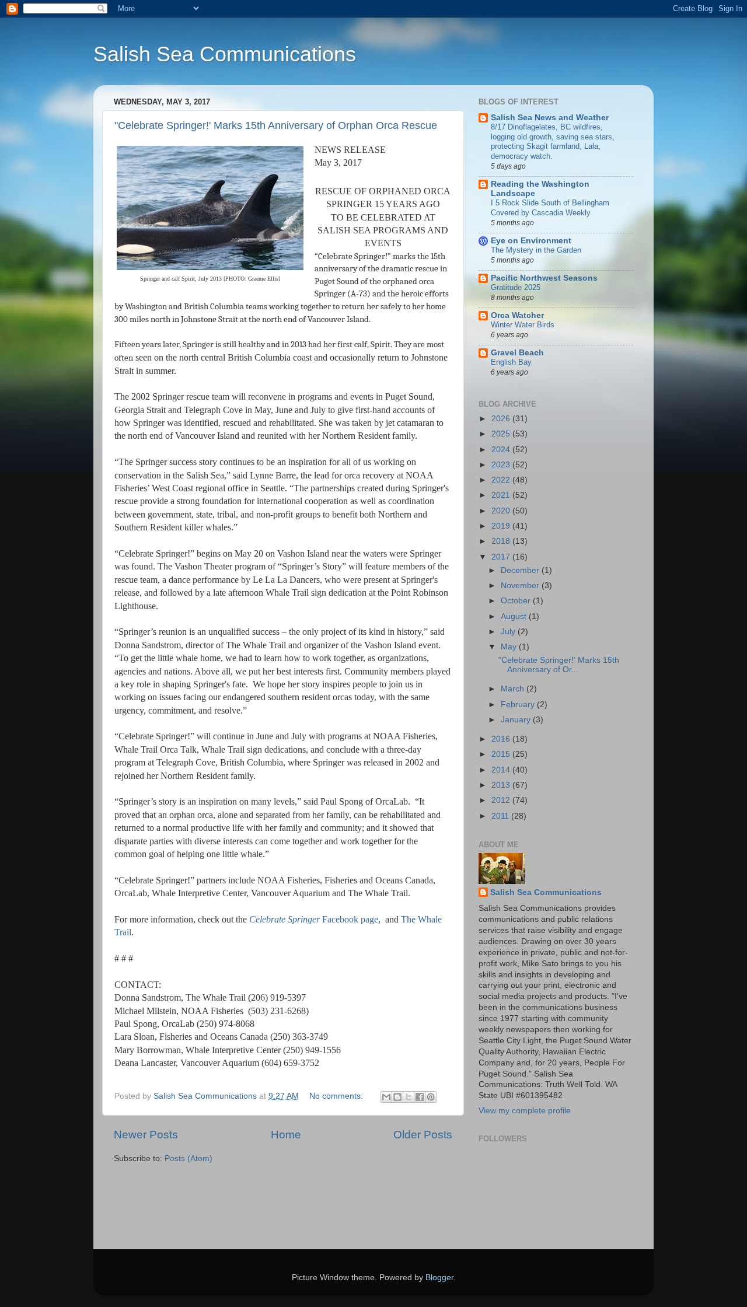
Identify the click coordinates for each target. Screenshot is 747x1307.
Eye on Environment (531, 240)
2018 (501, 541)
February (519, 704)
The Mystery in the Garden (536, 250)
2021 (501, 495)
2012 (501, 800)
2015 (501, 754)
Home (286, 1134)
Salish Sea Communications (224, 54)
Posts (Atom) (188, 1158)
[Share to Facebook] (419, 1097)
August (515, 616)
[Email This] (386, 1097)
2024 (501, 449)
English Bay (511, 362)
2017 (501, 557)
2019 (501, 526)
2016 (501, 739)
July (509, 631)
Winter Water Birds (522, 324)
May (510, 646)
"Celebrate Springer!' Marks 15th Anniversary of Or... (558, 665)
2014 (501, 770)
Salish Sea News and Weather (550, 117)
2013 (501, 785)
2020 (501, 510)
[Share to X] (408, 1097)
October (517, 600)
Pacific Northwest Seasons (544, 278)
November (521, 585)
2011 (501, 816)
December (521, 570)
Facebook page (313, 919)
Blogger (439, 1277)
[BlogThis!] (397, 1097)
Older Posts (422, 1134)
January (517, 719)
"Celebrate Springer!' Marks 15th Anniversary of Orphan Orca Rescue (275, 125)
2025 (501, 433)
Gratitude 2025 (515, 287)
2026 (501, 418)
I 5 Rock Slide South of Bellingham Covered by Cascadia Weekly (550, 207)
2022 (501, 480)
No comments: (337, 1096)
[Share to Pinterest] (431, 1097)
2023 (501, 464)
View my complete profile (525, 1110)
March (513, 688)
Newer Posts (146, 1134)
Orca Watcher (517, 315)
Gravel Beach (517, 352)
